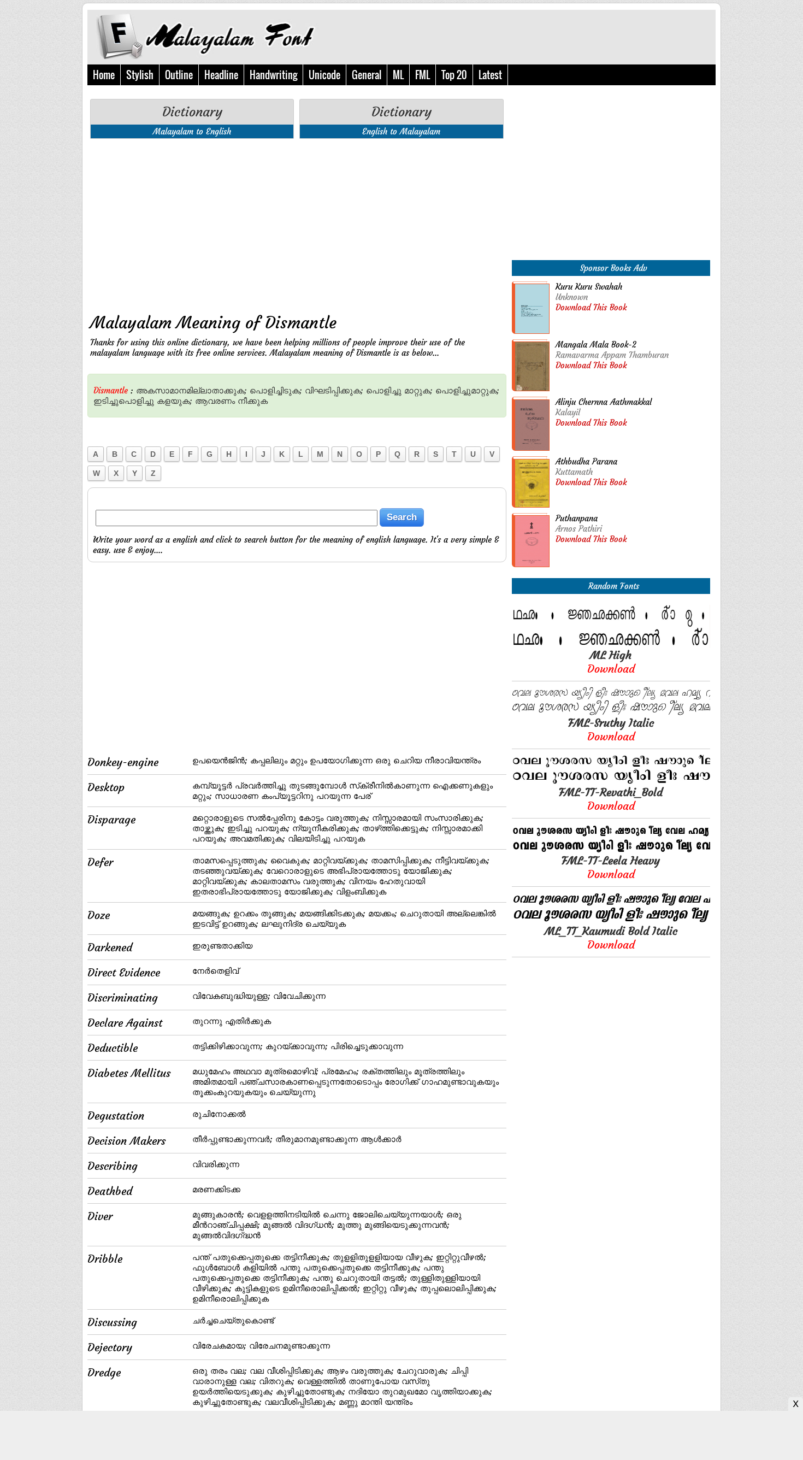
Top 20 (454, 75)
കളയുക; (174, 401)
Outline (179, 75)
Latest (490, 75)
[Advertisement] (296, 223)
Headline (221, 75)
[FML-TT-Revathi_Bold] (611, 782)
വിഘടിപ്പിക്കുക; (334, 390)
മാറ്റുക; (418, 390)
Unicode (324, 75)
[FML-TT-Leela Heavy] (611, 850)
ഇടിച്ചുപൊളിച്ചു (123, 401)
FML (422, 75)
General (366, 75)
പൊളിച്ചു (384, 390)
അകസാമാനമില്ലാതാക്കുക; (191, 390)
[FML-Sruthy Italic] (611, 713)
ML (398, 75)
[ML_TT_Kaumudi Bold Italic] (611, 921)
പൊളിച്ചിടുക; (276, 390)
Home (104, 75)
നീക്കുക (253, 401)
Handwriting (273, 75)
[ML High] (611, 645)
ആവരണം (215, 401)
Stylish (139, 75)
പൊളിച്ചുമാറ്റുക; (467, 390)
